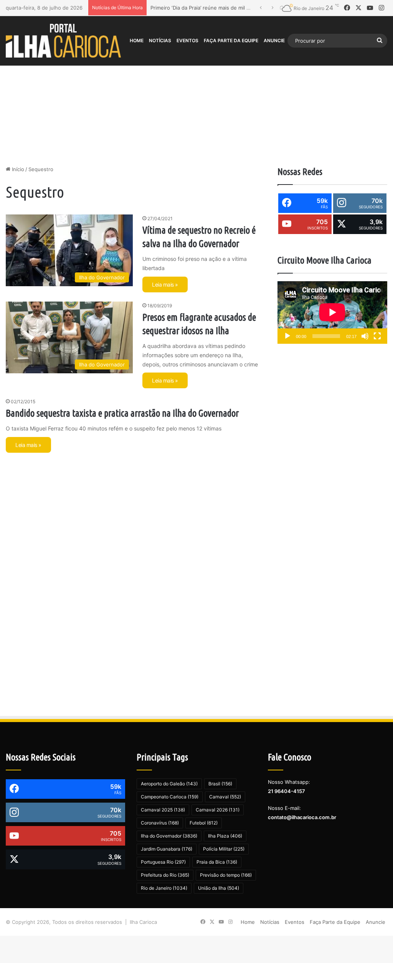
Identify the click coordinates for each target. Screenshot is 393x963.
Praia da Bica (216, 862)
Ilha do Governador (169, 836)
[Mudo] (365, 336)
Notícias (160, 40)
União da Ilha (218, 888)
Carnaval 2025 (163, 810)
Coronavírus (160, 823)
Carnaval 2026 (217, 810)
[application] (332, 312)
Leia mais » (165, 284)
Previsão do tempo (226, 875)
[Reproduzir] (287, 336)
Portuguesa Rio (163, 862)
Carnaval (225, 797)
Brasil (220, 784)
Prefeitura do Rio (165, 875)
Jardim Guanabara (166, 849)
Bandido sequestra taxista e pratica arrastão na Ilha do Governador (122, 413)
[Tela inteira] (377, 336)
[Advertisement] (196, 100)
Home (137, 40)
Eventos (187, 40)
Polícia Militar (223, 849)
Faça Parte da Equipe (231, 40)
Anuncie (274, 40)
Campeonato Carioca (169, 797)
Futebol (204, 823)
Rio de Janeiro (164, 888)
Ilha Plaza (225, 836)
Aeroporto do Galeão (169, 784)
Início (17, 169)
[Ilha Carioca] (63, 40)
